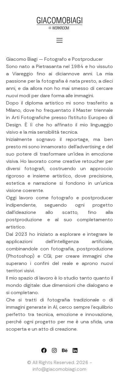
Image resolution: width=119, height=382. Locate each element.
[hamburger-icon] (60, 40)
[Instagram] (54, 350)
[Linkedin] (75, 350)
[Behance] (64, 350)
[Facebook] (44, 350)
